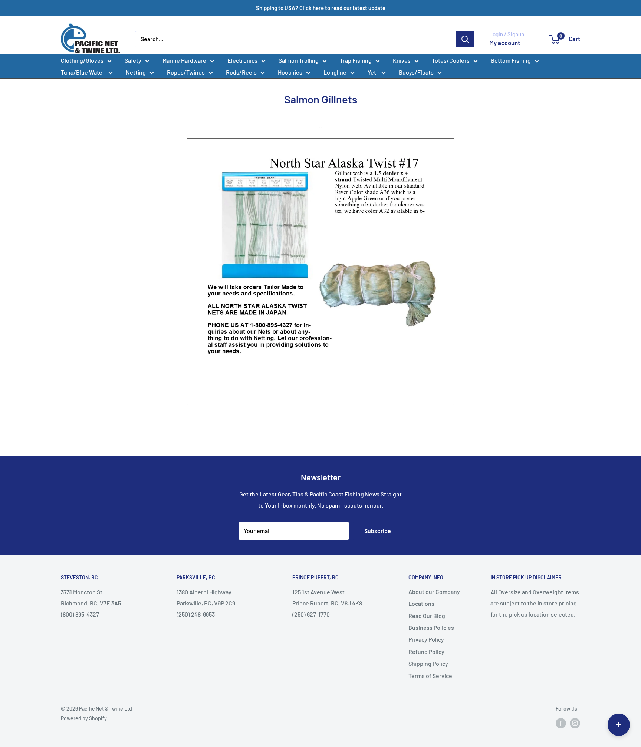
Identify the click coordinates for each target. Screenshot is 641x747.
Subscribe (377, 530)
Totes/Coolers (451, 60)
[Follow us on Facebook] (561, 723)
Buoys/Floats (416, 72)
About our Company (434, 591)
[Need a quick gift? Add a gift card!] (619, 725)
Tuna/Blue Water (83, 72)
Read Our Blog (426, 615)
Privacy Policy (426, 639)
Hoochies (290, 72)
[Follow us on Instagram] (575, 723)
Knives (402, 60)
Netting (136, 72)
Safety (133, 60)
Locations (421, 603)
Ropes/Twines (186, 72)
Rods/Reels (241, 72)
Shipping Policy (428, 663)
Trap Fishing (356, 60)
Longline (334, 72)
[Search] (465, 39)
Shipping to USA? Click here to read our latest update (320, 7)
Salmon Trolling (299, 60)
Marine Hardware (184, 60)
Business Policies (431, 627)
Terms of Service (430, 675)
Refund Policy (426, 651)
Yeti (373, 72)
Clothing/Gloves (82, 60)
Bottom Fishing (511, 60)
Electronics (242, 60)
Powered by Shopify (84, 718)
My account (504, 42)
